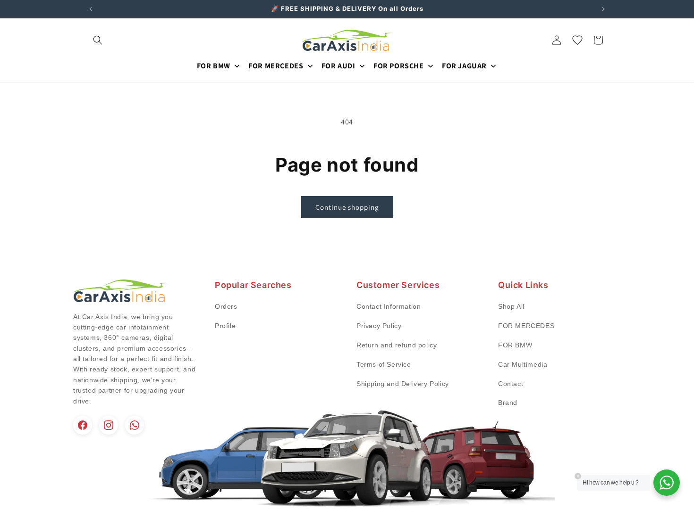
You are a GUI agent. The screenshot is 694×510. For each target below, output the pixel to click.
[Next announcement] (603, 9)
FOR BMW (515, 345)
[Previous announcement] (90, 9)
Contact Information (388, 306)
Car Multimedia (522, 364)
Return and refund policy (396, 345)
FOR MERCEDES (526, 325)
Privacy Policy (378, 325)
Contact (510, 383)
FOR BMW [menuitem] (213, 66)
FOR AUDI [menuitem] (338, 66)
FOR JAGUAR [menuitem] (464, 66)
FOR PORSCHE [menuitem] (398, 66)
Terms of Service (383, 364)
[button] (97, 40)
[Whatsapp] (134, 425)
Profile (225, 325)
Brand (507, 402)
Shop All (511, 306)
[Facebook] (82, 425)
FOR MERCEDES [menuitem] (275, 66)
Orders (226, 306)
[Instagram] (108, 425)
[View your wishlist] (577, 40)
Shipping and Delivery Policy (402, 383)
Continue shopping (347, 207)
